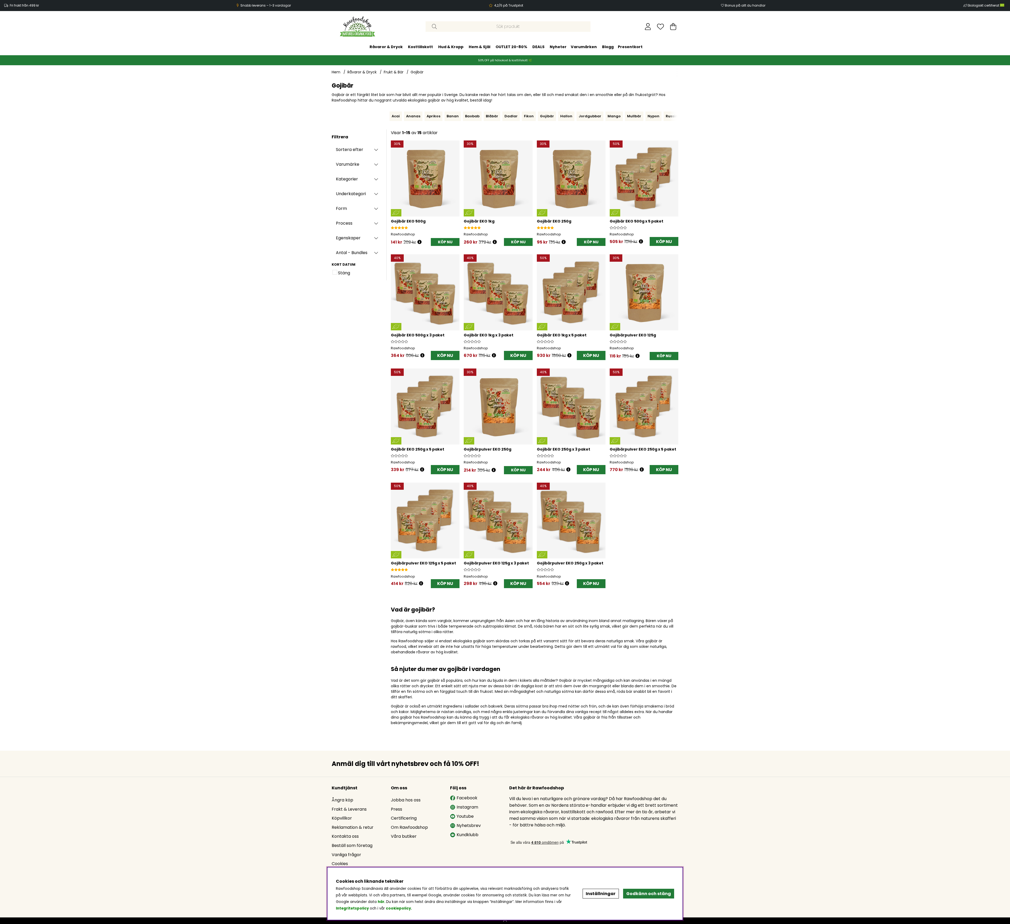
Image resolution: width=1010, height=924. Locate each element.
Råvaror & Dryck (386, 46)
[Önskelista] (660, 26)
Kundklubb (467, 835)
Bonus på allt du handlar (745, 5)
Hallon (566, 116)
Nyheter (558, 46)
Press (396, 809)
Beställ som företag (352, 845)
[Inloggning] (648, 26)
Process (344, 223)
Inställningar (600, 894)
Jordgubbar (590, 116)
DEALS (538, 46)
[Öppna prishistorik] (419, 242)
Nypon (653, 116)
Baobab (472, 116)
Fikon (529, 116)
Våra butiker (404, 836)
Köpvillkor (342, 818)
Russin (672, 116)
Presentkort (630, 46)
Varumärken (584, 46)
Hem (336, 72)
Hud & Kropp (450, 46)
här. (382, 901)
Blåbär (492, 116)
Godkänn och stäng (648, 894)
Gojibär (417, 72)
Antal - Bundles (351, 253)
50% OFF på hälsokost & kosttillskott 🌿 (505, 60)
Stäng (344, 273)
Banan (453, 116)
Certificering (404, 818)
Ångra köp (342, 800)
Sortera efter (349, 150)
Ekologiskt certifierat (984, 5)
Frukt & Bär (393, 72)
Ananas (413, 116)
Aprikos (433, 116)
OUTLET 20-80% (511, 46)
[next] (680, 116)
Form (341, 208)
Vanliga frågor (346, 855)
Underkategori (351, 194)
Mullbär (634, 116)
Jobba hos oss (406, 800)
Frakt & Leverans (349, 809)
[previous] (388, 116)
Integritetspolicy (352, 908)
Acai (396, 116)
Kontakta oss (345, 836)
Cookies (340, 864)
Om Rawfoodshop (409, 827)
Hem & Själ (479, 46)
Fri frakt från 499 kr (24, 5)
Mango (614, 116)
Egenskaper (348, 238)
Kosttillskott (420, 46)
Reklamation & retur (352, 827)
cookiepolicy (398, 908)
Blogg (608, 46)
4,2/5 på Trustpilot (508, 5)
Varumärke (347, 164)
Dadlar (511, 116)
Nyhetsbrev (469, 825)
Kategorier (347, 179)
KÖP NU (664, 242)
